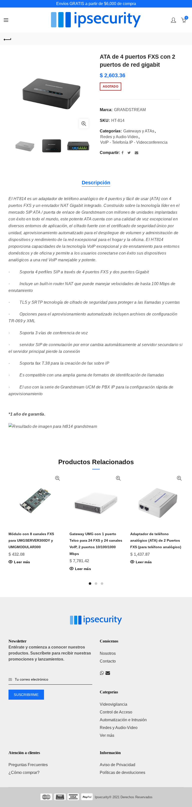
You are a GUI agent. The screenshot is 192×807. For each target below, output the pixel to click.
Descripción (96, 182)
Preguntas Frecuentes (28, 765)
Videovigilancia (113, 704)
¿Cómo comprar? (24, 772)
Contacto (108, 661)
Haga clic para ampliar (83, 123)
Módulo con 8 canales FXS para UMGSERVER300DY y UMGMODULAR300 (31, 540)
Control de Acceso (116, 712)
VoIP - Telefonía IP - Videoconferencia (134, 142)
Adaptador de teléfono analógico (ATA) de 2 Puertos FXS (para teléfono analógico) (155, 540)
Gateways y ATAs (138, 131)
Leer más (22, 562)
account (173, 20)
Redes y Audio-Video (119, 137)
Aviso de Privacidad (117, 765)
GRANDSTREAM (130, 110)
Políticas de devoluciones (122, 772)
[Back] (7, 39)
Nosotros (108, 653)
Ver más (107, 735)
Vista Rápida (57, 478)
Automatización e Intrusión (123, 720)
